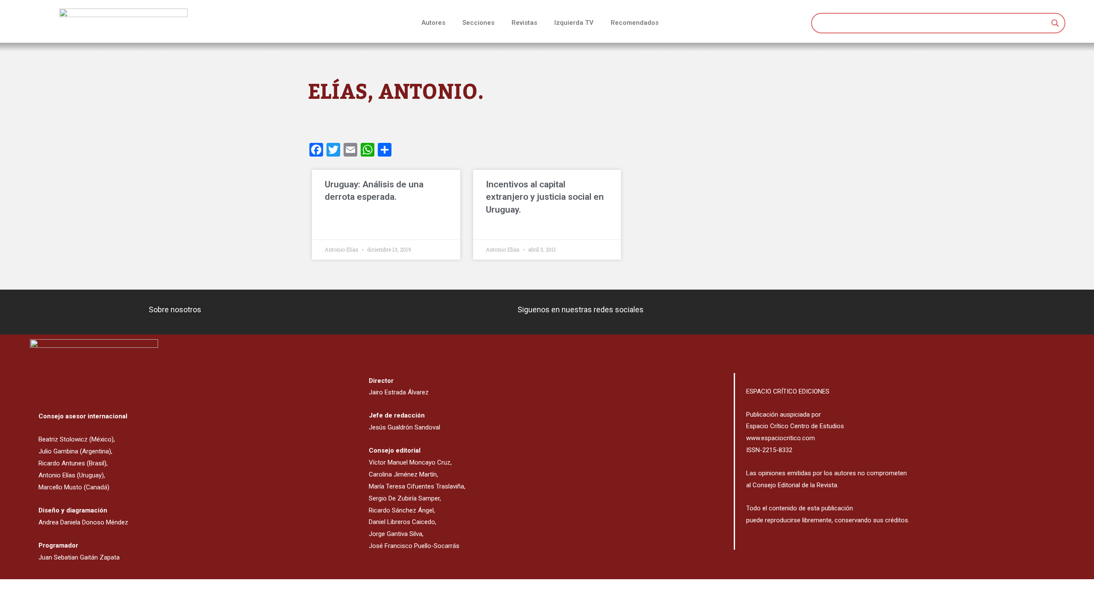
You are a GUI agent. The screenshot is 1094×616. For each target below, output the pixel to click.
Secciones (478, 23)
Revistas (524, 23)
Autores (433, 23)
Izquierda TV (574, 23)
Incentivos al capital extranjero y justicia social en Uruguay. (545, 197)
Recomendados (635, 23)
